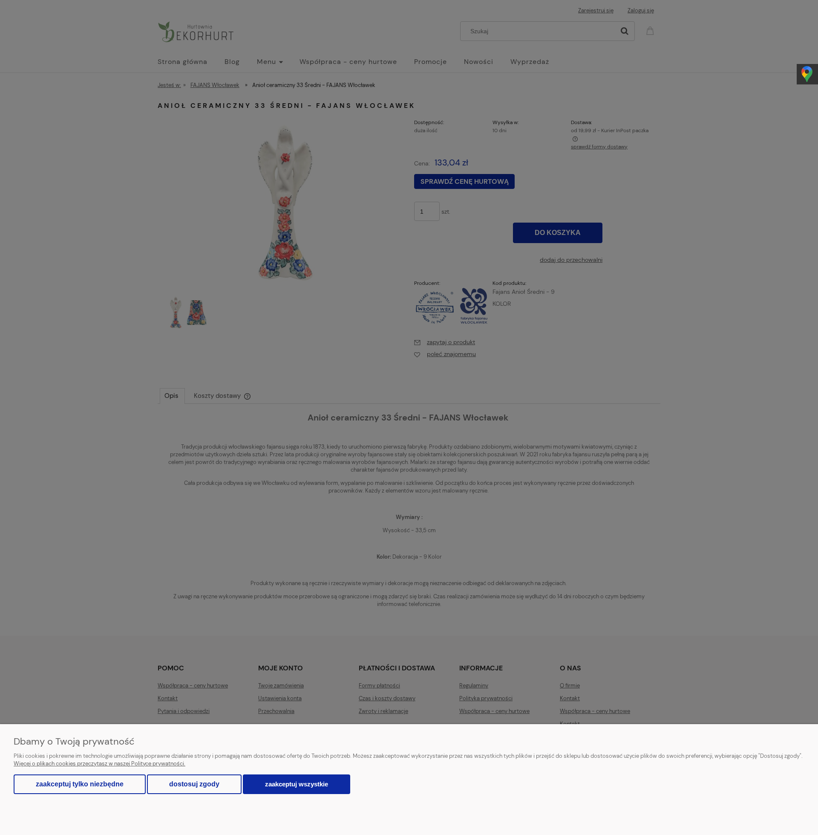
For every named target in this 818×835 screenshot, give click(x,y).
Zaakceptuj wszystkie (296, 784)
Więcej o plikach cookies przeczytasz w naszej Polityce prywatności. (99, 763)
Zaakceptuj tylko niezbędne (80, 784)
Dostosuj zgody (194, 784)
